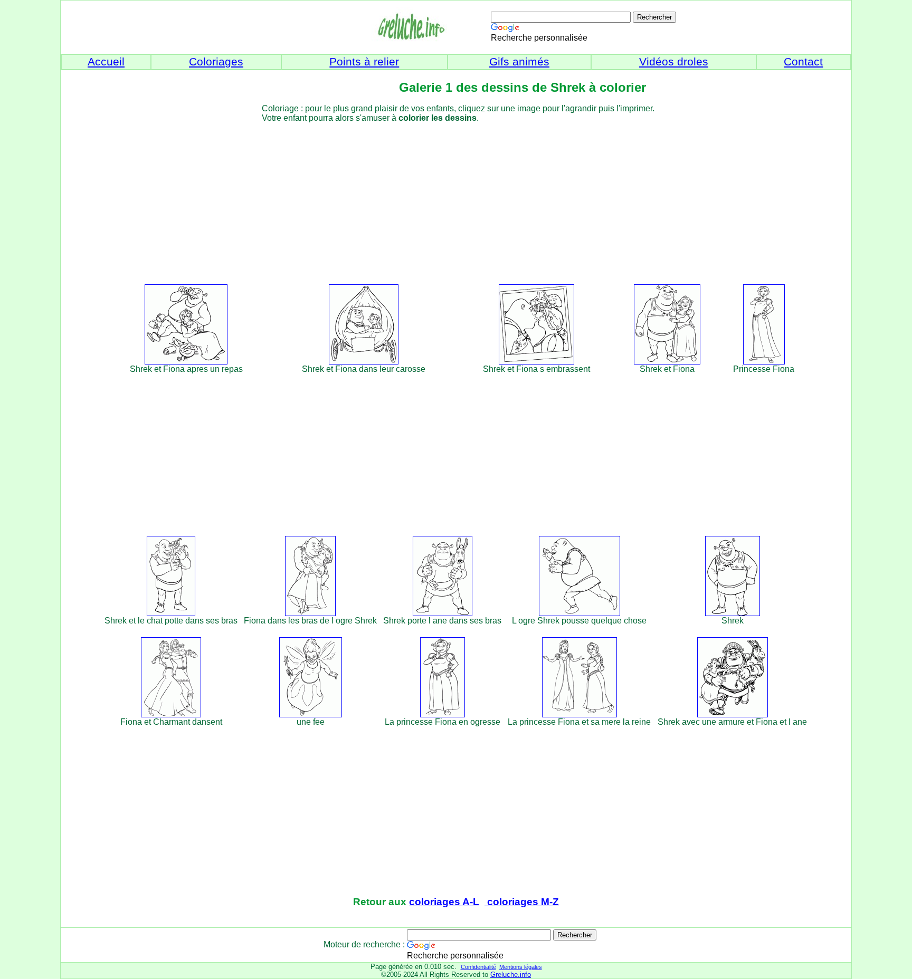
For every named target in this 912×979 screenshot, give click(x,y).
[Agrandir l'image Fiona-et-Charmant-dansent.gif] (171, 714)
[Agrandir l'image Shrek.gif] (732, 613)
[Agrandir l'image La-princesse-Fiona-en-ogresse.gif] (442, 714)
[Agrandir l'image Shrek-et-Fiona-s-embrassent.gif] (536, 361)
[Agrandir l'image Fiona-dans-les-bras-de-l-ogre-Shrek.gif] (310, 613)
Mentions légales (520, 967)
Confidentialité (478, 967)
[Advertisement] (475, 197)
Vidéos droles (673, 61)
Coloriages (216, 61)
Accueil (106, 61)
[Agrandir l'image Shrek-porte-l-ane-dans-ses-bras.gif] (442, 613)
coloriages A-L (444, 901)
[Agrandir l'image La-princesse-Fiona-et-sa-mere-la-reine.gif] (579, 714)
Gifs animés (519, 61)
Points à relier (364, 61)
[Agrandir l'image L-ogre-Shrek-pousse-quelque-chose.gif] (579, 613)
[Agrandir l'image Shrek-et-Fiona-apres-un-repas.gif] (186, 361)
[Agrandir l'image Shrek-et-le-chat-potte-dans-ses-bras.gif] (171, 613)
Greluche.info (510, 974)
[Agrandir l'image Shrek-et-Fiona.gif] (667, 361)
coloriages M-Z (521, 901)
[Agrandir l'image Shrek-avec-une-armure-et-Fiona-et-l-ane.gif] (732, 714)
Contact (803, 61)
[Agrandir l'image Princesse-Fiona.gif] (764, 361)
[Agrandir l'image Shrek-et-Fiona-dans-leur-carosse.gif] (363, 361)
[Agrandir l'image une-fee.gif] (310, 714)
